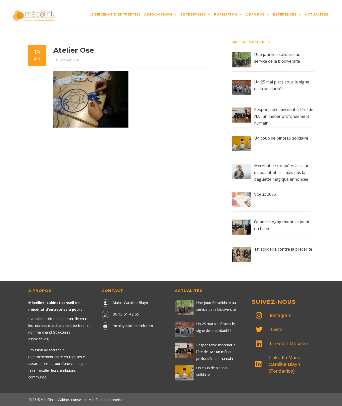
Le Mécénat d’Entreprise (115, 14)
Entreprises (193, 14)
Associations (158, 14)
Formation (225, 14)
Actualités (316, 14)
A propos (255, 14)
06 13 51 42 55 (126, 314)
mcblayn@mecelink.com (133, 325)
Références (285, 14)
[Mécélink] (34, 15)
